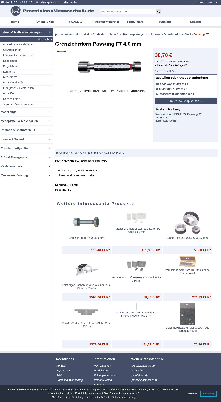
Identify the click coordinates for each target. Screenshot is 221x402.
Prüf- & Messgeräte (14, 157)
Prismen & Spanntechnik (18, 130)
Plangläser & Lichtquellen (18, 88)
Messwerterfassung (14, 175)
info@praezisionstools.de (58, 2)
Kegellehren (10, 60)
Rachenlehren (11, 98)
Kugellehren (10, 66)
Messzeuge (9, 112)
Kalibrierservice (11, 166)
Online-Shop (45, 21)
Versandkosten (183, 61)
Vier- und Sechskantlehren (19, 104)
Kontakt (195, 21)
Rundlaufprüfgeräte (14, 148)
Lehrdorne (9, 71)
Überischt (43, 39)
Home (15, 21)
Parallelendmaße (13, 82)
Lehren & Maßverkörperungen (21, 32)
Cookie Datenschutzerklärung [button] (119, 397)
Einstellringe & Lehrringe (18, 44)
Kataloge (165, 21)
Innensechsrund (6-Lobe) (18, 55)
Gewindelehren (12, 49)
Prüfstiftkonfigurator (105, 21)
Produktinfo (135, 21)
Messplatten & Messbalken (19, 121)
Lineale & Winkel (12, 139)
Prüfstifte (8, 93)
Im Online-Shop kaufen (185, 101)
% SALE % (75, 21)
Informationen (202, 2)
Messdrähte (10, 77)
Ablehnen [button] (192, 394)
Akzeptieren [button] (209, 394)
